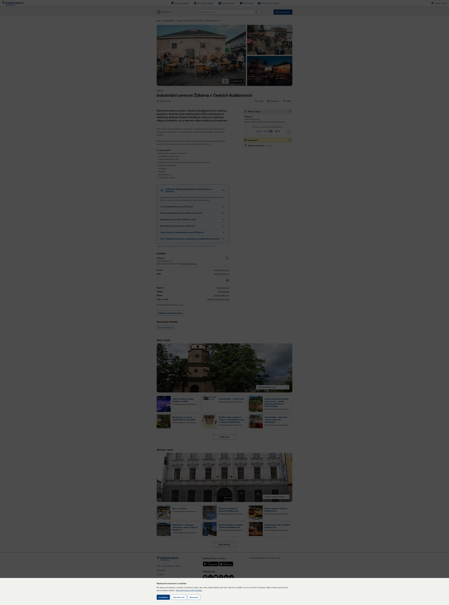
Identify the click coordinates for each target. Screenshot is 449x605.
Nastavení (193, 597)
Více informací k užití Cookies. (189, 590)
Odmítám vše (179, 597)
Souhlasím (163, 597)
